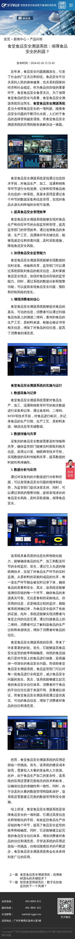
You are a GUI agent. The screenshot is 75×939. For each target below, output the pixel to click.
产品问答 (36, 39)
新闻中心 (20, 39)
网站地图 (6, 935)
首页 (7, 39)
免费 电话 (62, 5)
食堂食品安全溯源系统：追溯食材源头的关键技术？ (41, 876)
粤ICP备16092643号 (62, 931)
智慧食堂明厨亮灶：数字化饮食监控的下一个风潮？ (41, 884)
